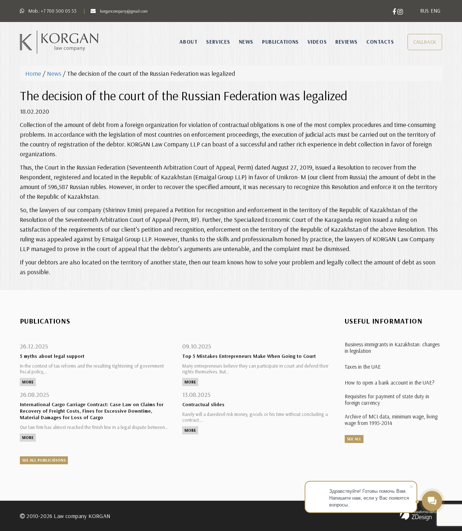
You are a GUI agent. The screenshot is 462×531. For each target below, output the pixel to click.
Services (218, 41)
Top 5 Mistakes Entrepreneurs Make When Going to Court (249, 356)
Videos (317, 41)
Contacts (380, 41)
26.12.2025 (34, 346)
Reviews (346, 41)
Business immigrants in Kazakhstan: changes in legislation (392, 347)
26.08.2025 (34, 394)
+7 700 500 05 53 (59, 11)
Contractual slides (203, 404)
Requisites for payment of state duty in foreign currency (387, 399)
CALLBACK (424, 42)
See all (354, 439)
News (246, 41)
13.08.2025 (196, 394)
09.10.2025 (196, 346)
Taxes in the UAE (363, 366)
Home (33, 73)
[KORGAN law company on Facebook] (394, 12)
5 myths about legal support (52, 356)
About (188, 41)
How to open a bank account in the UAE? (390, 382)
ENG (435, 10)
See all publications (44, 460)
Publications (280, 41)
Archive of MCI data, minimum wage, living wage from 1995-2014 (391, 419)
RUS (424, 10)
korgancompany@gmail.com (124, 11)
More (28, 382)
